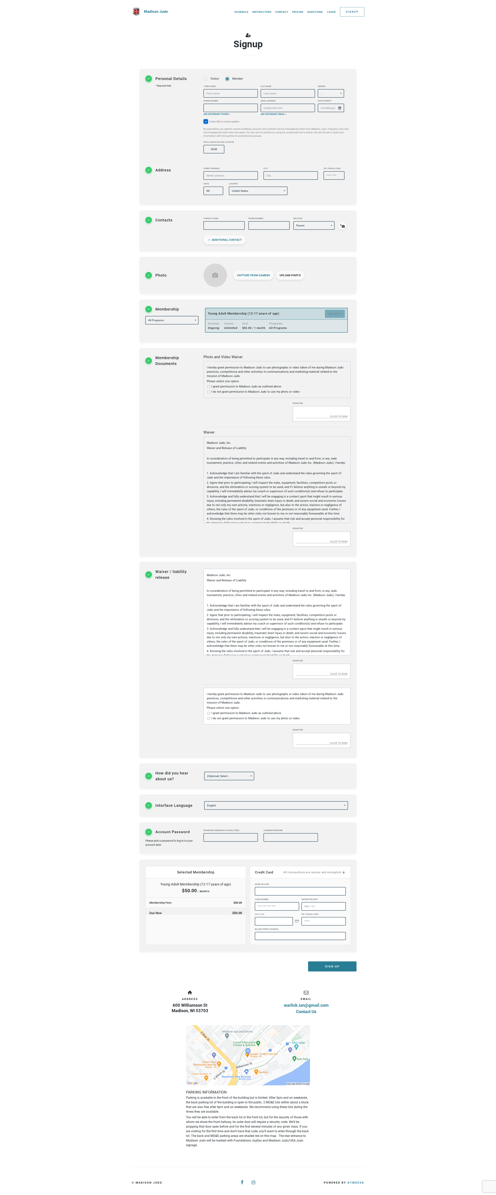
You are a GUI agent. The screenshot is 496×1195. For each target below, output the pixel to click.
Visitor (214, 78)
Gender (321, 86)
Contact (281, 11)
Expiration (309, 899)
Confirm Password (273, 830)
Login (331, 11)
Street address (211, 168)
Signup (352, 11)
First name (209, 86)
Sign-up (332, 966)
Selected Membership (195, 872)
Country (233, 184)
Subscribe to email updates (276, 128)
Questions (315, 11)
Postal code (310, 914)
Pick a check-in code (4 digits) (218, 142)
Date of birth (324, 101)
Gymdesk (355, 1182)
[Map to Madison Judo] (248, 1055)
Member (237, 78)
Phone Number (210, 101)
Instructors (261, 11)
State (206, 184)
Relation (297, 218)
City (266, 168)
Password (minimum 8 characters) (221, 830)
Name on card (262, 884)
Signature (298, 403)
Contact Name (210, 218)
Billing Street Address (266, 929)
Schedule (241, 11)
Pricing (297, 11)
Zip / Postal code (332, 168)
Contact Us (306, 1011)
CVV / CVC (259, 914)
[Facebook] (242, 1182)
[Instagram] (254, 1182)
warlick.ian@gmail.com (306, 1005)
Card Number (261, 899)
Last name (266, 86)
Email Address (268, 101)
